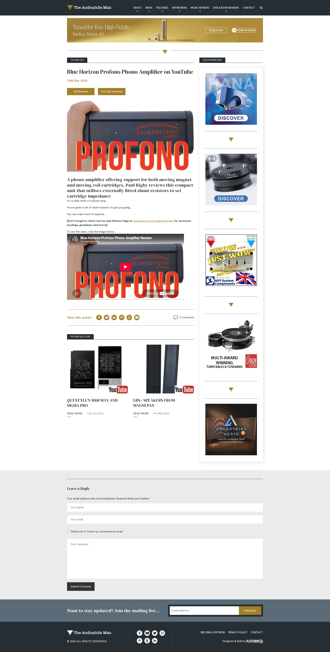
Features (162, 7)
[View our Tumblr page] (147, 640)
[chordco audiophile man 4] (231, 260)
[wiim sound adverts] (231, 345)
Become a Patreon (213, 632)
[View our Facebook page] (139, 633)
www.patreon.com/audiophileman (153, 221)
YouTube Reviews (111, 91)
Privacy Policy (237, 632)
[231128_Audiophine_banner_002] (231, 180)
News (149, 7)
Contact (249, 7)
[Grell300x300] (231, 99)
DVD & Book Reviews (226, 7)
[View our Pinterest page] (139, 640)
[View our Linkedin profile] (154, 640)
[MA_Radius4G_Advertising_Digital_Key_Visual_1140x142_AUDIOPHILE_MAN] (165, 31)
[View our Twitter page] (154, 633)
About (137, 7)
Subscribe (250, 610)
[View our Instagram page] (162, 633)
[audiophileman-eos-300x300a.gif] (231, 430)
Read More (75, 413)
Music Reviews (200, 7)
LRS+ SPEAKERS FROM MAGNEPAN (154, 403)
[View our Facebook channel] (147, 633)
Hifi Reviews (179, 7)
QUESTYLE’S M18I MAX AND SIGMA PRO (92, 403)
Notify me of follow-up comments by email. (97, 531)
